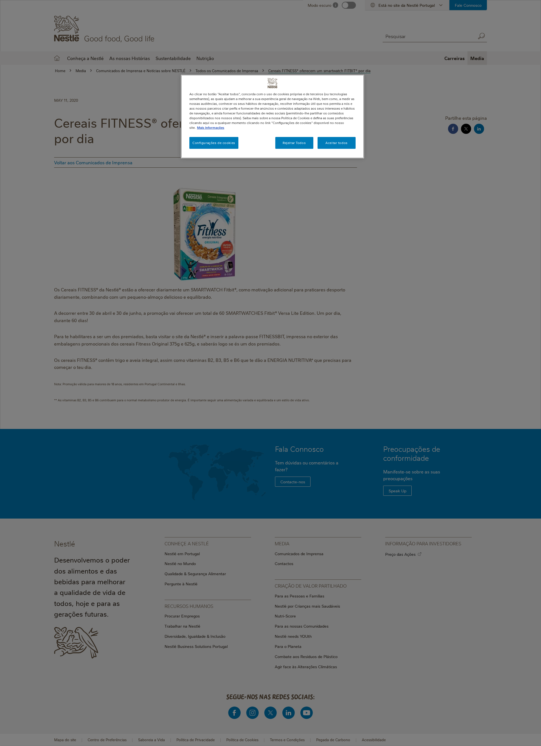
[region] (272, 116)
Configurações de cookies (213, 143)
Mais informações (210, 127)
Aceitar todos (336, 143)
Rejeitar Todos (294, 143)
